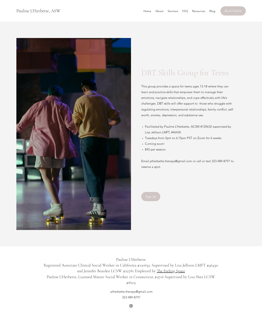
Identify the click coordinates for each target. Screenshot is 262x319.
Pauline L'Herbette (131, 259)
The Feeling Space (171, 271)
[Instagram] (131, 306)
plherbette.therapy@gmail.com (171, 161)
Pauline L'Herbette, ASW (38, 10)
